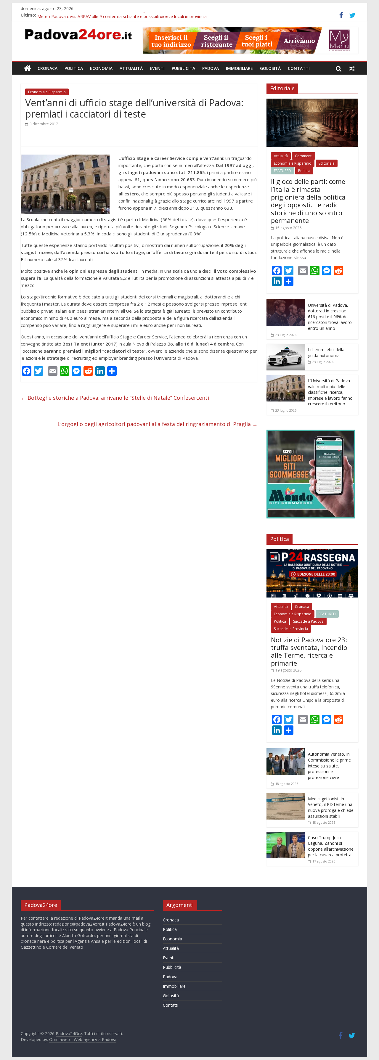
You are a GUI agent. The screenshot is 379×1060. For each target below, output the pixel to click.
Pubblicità (183, 68)
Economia (101, 68)
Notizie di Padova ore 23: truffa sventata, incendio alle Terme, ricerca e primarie (309, 651)
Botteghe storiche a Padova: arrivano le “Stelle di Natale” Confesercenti (115, 397)
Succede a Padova (308, 621)
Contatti (299, 68)
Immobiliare (239, 68)
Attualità (131, 68)
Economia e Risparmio (47, 91)
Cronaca (47, 68)
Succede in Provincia (291, 628)
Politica (74, 68)
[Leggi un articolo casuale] (351, 68)
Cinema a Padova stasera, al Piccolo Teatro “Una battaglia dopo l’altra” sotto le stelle (119, 15)
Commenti (303, 155)
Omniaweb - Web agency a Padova (82, 1039)
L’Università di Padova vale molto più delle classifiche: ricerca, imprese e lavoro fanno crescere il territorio (330, 392)
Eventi (157, 68)
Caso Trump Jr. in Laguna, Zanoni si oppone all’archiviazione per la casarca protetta (331, 846)
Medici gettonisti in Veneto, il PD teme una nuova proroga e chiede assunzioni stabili (331, 807)
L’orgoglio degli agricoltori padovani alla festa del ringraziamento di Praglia (157, 424)
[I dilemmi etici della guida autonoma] (285, 347)
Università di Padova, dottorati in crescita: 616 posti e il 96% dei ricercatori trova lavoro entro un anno (330, 316)
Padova (210, 68)
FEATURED (282, 170)
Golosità (270, 68)
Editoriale (327, 163)
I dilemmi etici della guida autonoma (326, 352)
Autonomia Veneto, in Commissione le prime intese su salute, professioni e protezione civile (329, 765)
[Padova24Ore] (27, 68)
